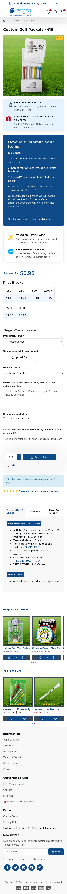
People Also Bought (15, 609)
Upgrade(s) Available (15, 414)
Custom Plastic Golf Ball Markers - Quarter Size (49, 648)
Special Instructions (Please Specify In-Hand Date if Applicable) (32, 431)
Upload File (21, 357)
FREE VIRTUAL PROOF (27, 561)
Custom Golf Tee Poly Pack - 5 (48, 709)
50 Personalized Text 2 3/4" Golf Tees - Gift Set (17, 709)
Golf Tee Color (11, 367)
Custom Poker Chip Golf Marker (18, 648)
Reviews (36, 511)
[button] (31, 662)
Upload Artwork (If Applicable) (20, 351)
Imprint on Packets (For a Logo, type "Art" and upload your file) (29, 384)
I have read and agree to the (26, 859)
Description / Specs (15, 512)
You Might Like (12, 670)
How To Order (54, 512)
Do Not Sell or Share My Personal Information (29, 828)
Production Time (12, 335)
